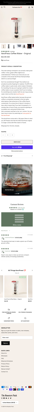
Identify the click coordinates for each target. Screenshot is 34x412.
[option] (17, 26)
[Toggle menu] (1, 7)
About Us (4, 353)
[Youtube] (6, 398)
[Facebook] (4, 398)
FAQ (2, 358)
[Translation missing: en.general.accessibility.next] (32, 270)
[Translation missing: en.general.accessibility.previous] (1, 270)
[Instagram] (1, 398)
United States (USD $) (9, 402)
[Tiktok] (8, 398)
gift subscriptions (18, 2)
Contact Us (4, 371)
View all (17, 273)
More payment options (17, 151)
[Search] (5, 7)
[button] (5, 51)
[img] (5, 235)
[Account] (29, 7)
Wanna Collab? (5, 369)
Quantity (3, 131)
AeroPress (6, 60)
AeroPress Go (20, 94)
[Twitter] (10, 398)
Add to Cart (17, 142)
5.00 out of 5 (21, 207)
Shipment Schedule (7, 361)
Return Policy (5, 366)
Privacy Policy (5, 363)
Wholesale (4, 356)
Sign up (5, 343)
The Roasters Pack (9, 406)
